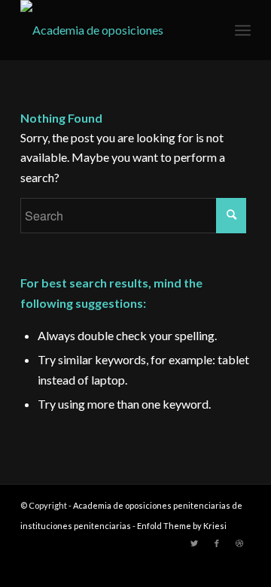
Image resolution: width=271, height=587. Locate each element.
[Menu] (243, 30)
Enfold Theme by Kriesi (182, 526)
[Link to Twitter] (194, 543)
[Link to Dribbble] (239, 543)
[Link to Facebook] (217, 543)
